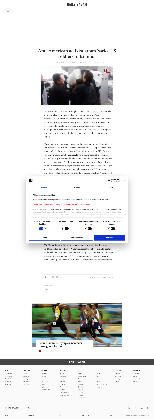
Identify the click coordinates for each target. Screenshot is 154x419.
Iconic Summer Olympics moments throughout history (60, 345)
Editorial (135, 382)
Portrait (99, 382)
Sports (118, 371)
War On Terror (9, 379)
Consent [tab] (43, 188)
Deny (45, 238)
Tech (61, 387)
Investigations (27, 379)
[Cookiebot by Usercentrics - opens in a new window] (110, 180)
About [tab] (110, 188)
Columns (136, 373)
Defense (62, 390)
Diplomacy (8, 373)
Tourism (62, 384)
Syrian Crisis (45, 387)
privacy (31, 415)
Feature (80, 395)
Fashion (80, 384)
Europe (43, 376)
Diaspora (26, 384)
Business (64, 371)
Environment (82, 376)
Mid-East (44, 373)
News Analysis (9, 384)
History (80, 392)
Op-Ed (135, 376)
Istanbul (25, 373)
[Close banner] (124, 180)
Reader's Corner (138, 379)
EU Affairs (8, 382)
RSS (110, 415)
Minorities (26, 382)
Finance (62, 382)
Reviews (99, 387)
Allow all (109, 238)
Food (80, 382)
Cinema (99, 373)
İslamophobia (45, 390)
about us (57, 415)
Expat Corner (82, 398)
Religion (80, 390)
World (44, 371)
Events (99, 379)
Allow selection (77, 238)
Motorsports (119, 379)
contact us (85, 415)
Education (26, 376)
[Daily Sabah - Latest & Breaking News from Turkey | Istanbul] (77, 4)
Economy (63, 376)
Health (80, 373)
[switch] (65, 228)
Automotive (63, 373)
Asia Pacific (45, 382)
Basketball (118, 376)
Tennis (117, 382)
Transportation (65, 392)
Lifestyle (82, 371)
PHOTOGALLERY (48, 351)
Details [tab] (77, 188)
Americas (44, 379)
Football (117, 373)
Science (80, 387)
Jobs (6, 415)
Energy (62, 379)
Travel (80, 379)
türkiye (46, 289)
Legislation (8, 376)
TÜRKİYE (26, 371)
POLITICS (9, 371)
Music (98, 376)
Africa (43, 384)
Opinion (137, 371)
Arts (99, 371)
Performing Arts (102, 384)
